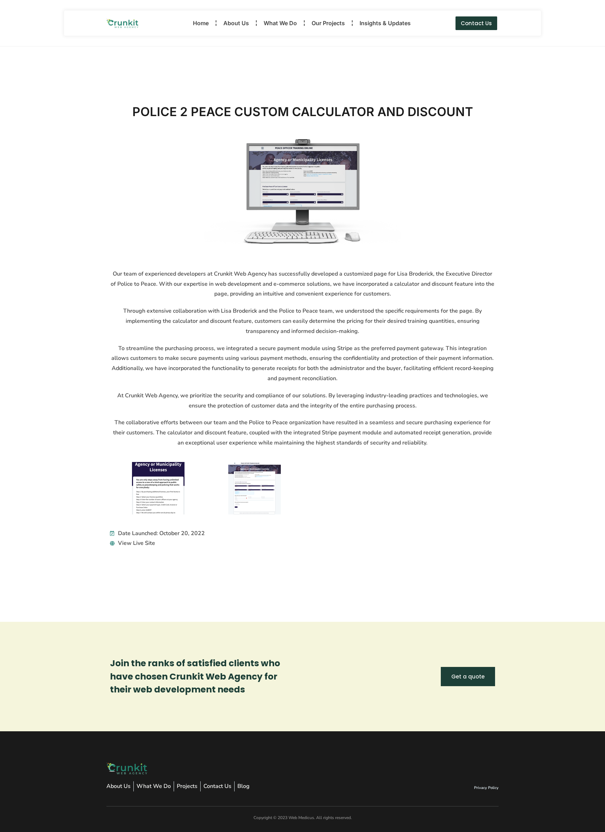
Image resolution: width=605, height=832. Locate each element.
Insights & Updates (385, 23)
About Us (236, 23)
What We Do (280, 23)
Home (201, 23)
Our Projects (328, 23)
